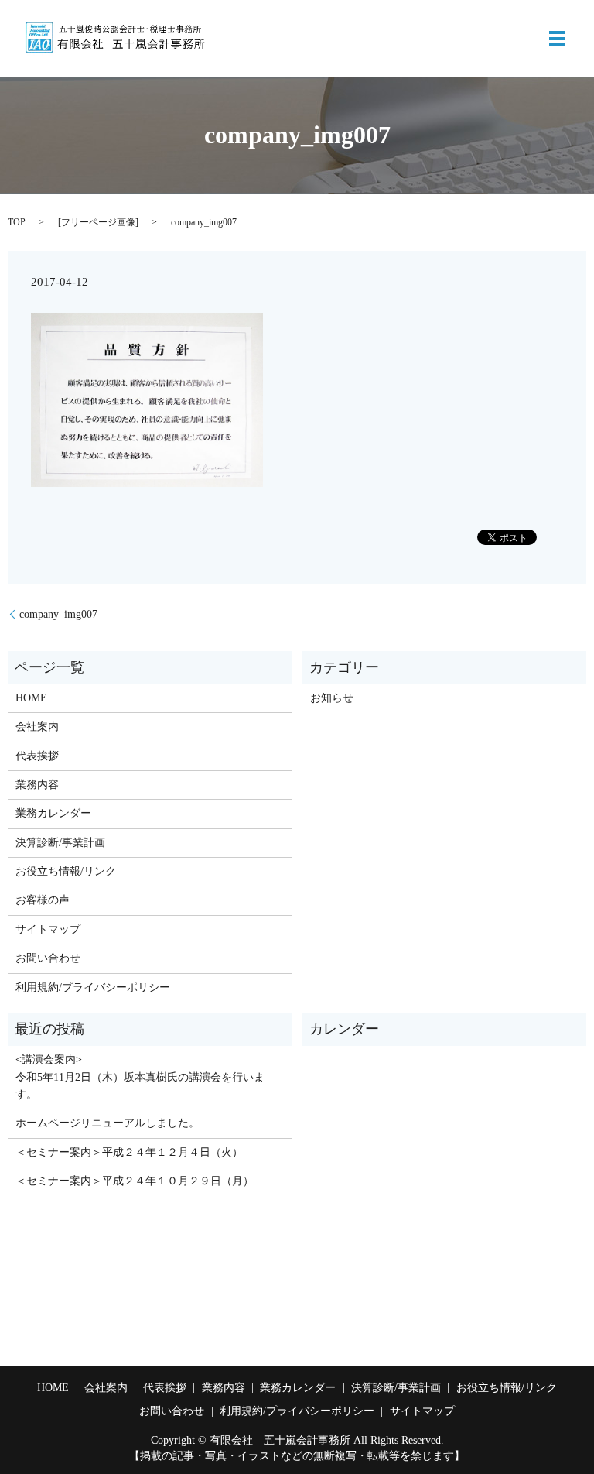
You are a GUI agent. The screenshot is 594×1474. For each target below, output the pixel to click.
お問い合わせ (47, 958)
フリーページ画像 (98, 222)
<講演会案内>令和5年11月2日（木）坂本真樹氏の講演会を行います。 (140, 1077)
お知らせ (331, 698)
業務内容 (37, 784)
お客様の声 (42, 900)
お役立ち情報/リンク (65, 871)
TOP (17, 222)
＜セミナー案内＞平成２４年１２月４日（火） (129, 1152)
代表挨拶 (37, 756)
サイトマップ (47, 929)
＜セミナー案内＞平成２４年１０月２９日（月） (134, 1181)
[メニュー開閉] (557, 38)
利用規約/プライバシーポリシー (92, 987)
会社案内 (37, 726)
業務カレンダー (53, 813)
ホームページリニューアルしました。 (107, 1123)
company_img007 (58, 614)
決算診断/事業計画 (60, 842)
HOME (31, 698)
